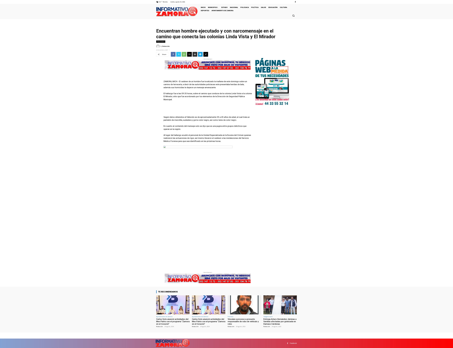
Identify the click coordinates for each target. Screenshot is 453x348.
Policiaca (160, 41)
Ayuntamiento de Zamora (164, 316)
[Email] (189, 54)
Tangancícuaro (268, 316)
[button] (293, 15)
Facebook (293, 343)
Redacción (166, 46)
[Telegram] (200, 54)
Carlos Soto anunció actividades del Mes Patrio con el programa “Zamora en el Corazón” (173, 321)
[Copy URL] (205, 54)
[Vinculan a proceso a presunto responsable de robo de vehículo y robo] (244, 304)
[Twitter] (178, 54)
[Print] (195, 54)
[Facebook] (295, 1)
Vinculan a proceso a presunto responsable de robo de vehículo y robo (243, 321)
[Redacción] (158, 46)
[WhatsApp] (184, 54)
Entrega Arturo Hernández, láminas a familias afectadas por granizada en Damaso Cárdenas (279, 321)
